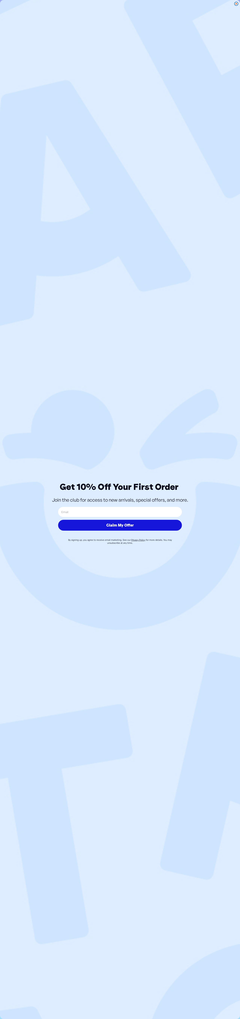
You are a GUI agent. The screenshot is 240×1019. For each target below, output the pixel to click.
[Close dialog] (236, 4)
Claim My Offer (120, 525)
